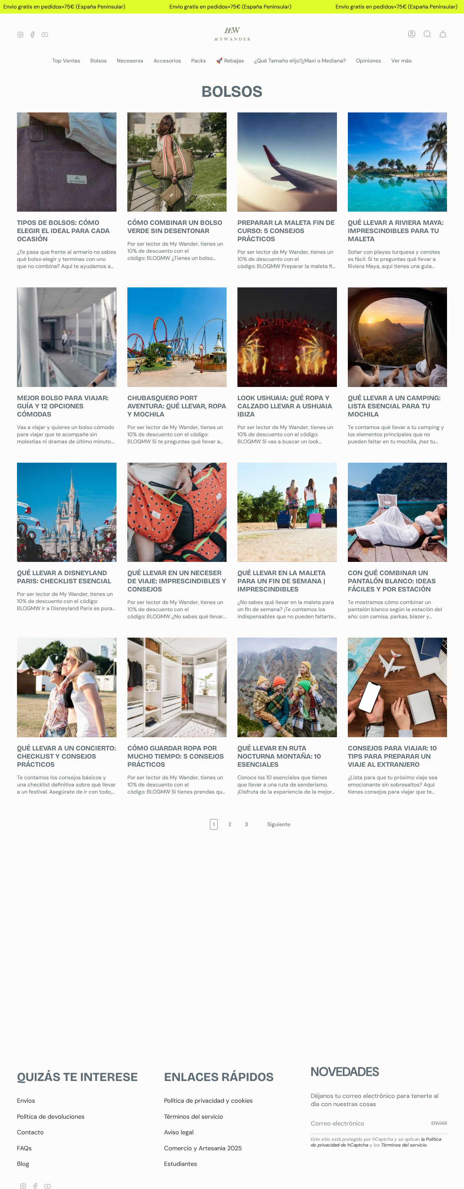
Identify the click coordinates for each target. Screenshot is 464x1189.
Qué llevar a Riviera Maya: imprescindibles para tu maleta (396, 230)
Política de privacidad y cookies (208, 1101)
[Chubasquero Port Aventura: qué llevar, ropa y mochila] (177, 337)
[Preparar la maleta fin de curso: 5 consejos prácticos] (287, 162)
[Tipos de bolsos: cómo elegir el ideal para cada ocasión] (67, 162)
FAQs (24, 1148)
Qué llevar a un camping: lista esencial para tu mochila (394, 406)
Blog (23, 1164)
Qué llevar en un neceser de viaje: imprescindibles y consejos (176, 581)
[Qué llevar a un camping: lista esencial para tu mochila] (397, 337)
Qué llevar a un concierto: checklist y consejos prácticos (66, 756)
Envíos (26, 1101)
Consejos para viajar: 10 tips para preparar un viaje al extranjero (392, 756)
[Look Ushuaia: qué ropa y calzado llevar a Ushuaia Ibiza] (287, 337)
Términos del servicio (193, 1117)
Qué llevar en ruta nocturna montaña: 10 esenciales (279, 756)
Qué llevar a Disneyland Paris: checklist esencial (64, 577)
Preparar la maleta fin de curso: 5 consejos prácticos (286, 230)
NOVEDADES (345, 1072)
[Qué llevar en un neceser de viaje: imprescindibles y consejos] (177, 512)
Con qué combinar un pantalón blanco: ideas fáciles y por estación (392, 581)
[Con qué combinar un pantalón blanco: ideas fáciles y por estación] (397, 512)
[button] (98, 61)
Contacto (30, 1132)
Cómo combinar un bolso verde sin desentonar (174, 226)
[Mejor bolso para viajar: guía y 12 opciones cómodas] (67, 337)
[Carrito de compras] (443, 34)
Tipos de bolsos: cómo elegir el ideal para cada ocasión (63, 230)
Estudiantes (180, 1164)
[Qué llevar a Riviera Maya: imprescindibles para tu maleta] (397, 162)
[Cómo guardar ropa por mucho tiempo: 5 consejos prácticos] (177, 687)
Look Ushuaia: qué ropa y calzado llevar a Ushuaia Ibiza (284, 406)
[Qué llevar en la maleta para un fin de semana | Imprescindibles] (287, 512)
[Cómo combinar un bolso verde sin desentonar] (177, 162)
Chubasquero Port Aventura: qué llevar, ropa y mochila (176, 406)
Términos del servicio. (404, 1145)
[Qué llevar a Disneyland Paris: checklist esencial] (67, 512)
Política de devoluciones (51, 1117)
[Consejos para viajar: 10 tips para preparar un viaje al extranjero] (397, 687)
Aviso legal (179, 1132)
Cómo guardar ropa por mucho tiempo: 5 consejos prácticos (175, 756)
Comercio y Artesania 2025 (203, 1148)
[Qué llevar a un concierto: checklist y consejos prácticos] (67, 687)
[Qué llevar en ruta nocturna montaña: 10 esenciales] (287, 687)
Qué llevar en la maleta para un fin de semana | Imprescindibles (281, 581)
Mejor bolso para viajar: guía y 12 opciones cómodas (63, 406)
